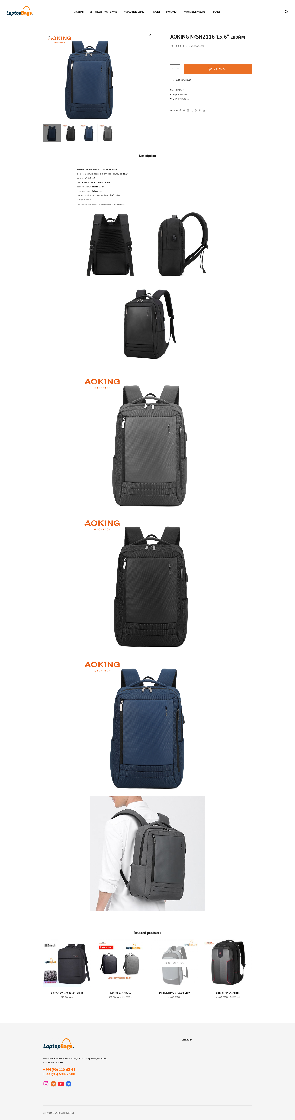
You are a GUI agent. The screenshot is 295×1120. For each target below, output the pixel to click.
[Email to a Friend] (204, 110)
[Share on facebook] (180, 110)
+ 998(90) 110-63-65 (59, 1069)
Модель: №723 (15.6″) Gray (174, 992)
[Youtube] (61, 1084)
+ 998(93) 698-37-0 (58, 1074)
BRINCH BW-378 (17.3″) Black (67, 992)
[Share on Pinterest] (200, 110)
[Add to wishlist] (87, 943)
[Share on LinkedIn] (188, 110)
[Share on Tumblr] (192, 110)
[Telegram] (53, 1084)
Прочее (216, 11)
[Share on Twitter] (184, 110)
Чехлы (156, 11)
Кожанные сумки (135, 11)
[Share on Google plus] (196, 110)
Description (147, 155)
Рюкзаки (171, 11)
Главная (79, 11)
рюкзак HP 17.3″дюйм (228, 992)
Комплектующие (194, 11)
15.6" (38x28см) (182, 99)
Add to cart (221, 69)
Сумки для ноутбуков (104, 11)
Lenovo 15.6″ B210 (120, 992)
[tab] (147, 155)
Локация (187, 1039)
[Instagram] (46, 1084)
